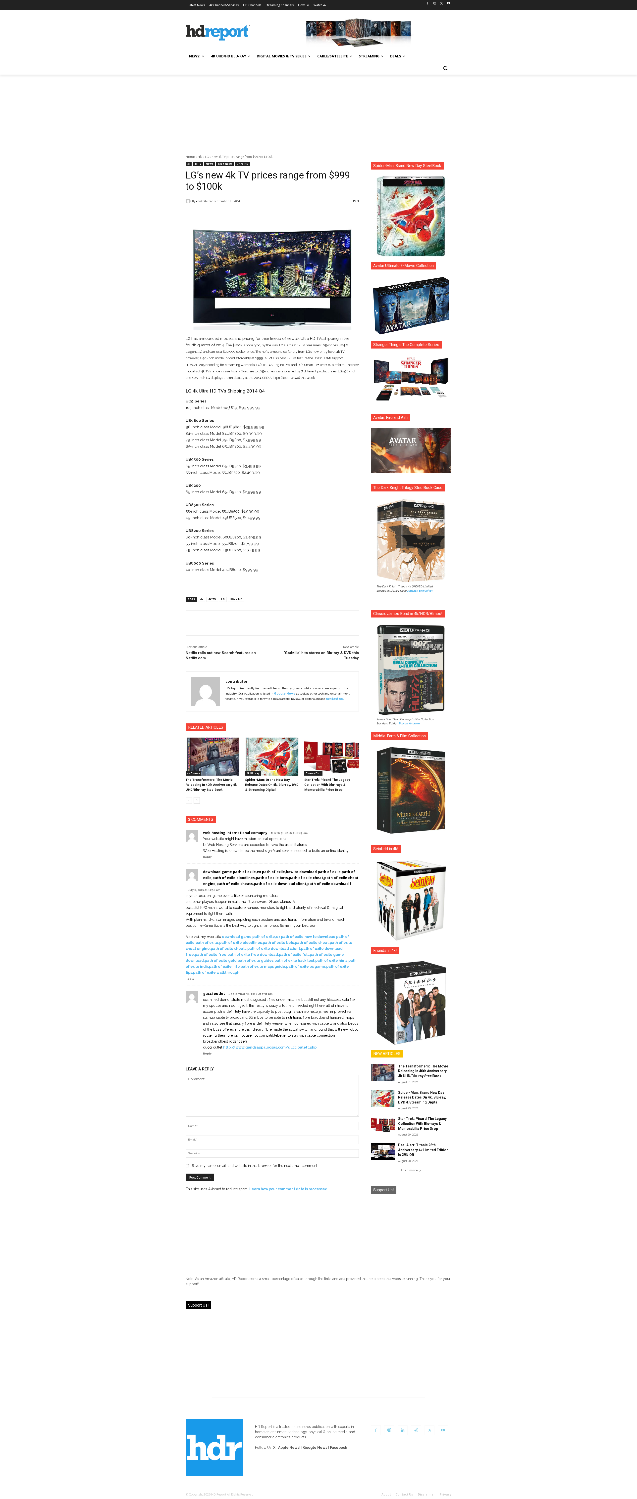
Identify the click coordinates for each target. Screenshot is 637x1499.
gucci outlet (214, 993)
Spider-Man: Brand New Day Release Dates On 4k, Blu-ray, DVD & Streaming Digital (272, 785)
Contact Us (404, 1494)
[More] (316, 214)
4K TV (212, 599)
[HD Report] (218, 33)
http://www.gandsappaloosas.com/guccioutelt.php (270, 1047)
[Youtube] (448, 3)
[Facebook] (428, 3)
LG (223, 599)
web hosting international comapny (235, 832)
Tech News (224, 164)
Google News (284, 693)
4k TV (198, 164)
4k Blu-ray (193, 773)
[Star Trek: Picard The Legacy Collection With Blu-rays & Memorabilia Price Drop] (331, 757)
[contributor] (189, 201)
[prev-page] (189, 800)
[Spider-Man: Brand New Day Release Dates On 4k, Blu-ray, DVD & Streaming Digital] (272, 757)
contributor (204, 201)
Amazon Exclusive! (420, 590)
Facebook (338, 1448)
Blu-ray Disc (313, 773)
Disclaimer (426, 1494)
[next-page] (197, 800)
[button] (445, 68)
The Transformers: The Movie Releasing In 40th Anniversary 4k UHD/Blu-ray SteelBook (211, 785)
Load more (409, 1170)
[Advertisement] (318, 112)
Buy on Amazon (409, 723)
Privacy (445, 1494)
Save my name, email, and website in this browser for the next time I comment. (255, 1166)
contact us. (335, 699)
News (209, 164)
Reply (207, 857)
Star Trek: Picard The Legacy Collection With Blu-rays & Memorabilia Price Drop (327, 785)
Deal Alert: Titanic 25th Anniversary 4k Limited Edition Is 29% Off (423, 1150)
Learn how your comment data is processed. (288, 1189)
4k (200, 157)
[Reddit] (416, 1430)
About (386, 1494)
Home (190, 157)
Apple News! (289, 1448)
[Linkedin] (403, 1430)
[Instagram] (435, 3)
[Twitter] (441, 3)
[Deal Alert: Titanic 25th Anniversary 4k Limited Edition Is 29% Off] (383, 1151)
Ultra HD (242, 164)
